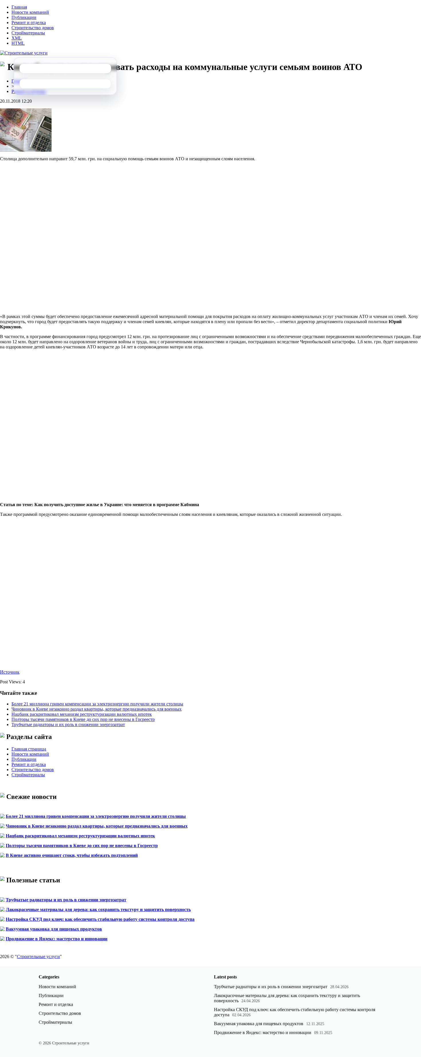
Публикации (23, 17)
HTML (18, 43)
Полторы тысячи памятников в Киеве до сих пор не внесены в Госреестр (83, 719)
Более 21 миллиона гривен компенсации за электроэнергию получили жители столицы (97, 703)
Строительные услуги (38, 956)
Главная (19, 7)
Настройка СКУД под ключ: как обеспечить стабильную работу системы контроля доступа (100, 919)
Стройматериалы (28, 32)
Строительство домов (32, 27)
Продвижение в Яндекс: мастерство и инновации (56, 938)
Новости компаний (30, 12)
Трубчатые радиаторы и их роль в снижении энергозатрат (68, 724)
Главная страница (28, 748)
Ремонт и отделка (28, 22)
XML (16, 38)
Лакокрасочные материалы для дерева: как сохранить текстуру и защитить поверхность (98, 909)
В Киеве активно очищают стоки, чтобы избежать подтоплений (72, 855)
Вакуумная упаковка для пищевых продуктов (54, 929)
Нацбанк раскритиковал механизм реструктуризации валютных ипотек (81, 714)
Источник (9, 672)
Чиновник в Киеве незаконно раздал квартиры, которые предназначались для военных (96, 709)
